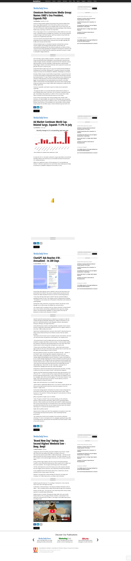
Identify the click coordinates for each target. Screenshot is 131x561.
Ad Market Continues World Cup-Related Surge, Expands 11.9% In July (86, 19)
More (70, 1)
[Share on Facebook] (34, 107)
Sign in (78, 1)
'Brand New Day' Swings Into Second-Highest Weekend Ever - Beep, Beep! (87, 26)
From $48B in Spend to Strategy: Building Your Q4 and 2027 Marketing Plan (87, 40)
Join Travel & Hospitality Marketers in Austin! (87, 43)
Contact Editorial (54, 548)
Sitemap (65, 548)
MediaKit (48, 548)
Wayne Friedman (38, 449)
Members (65, 1)
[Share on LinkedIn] (38, 107)
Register (83, 1)
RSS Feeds (61, 548)
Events (54, 1)
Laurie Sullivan (38, 263)
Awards (59, 1)
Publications (47, 1)
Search (74, 1)
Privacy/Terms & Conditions (73, 548)
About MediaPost (42, 548)
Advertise (89, 1)
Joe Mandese (37, 21)
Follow (95, 1)
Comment (36, 111)
